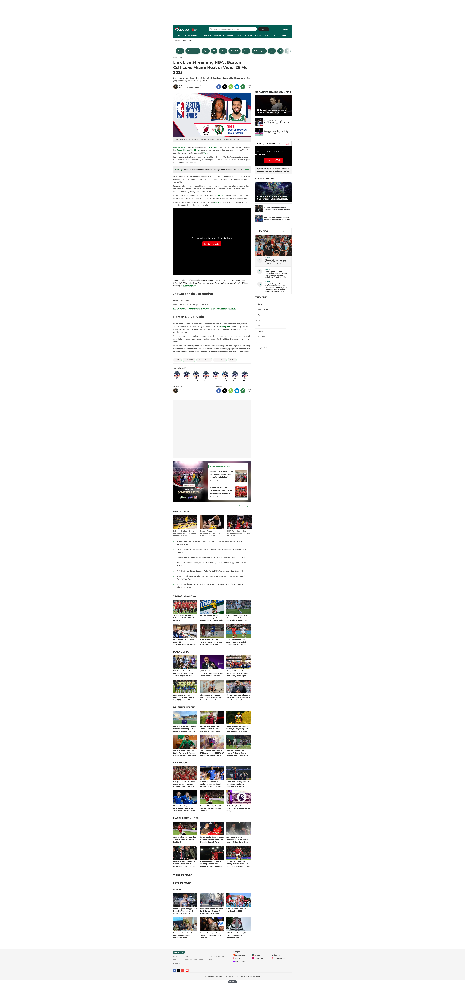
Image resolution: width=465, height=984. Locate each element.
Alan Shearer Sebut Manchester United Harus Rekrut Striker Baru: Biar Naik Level (237, 839)
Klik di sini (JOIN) (189, 286)
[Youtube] (187, 970)
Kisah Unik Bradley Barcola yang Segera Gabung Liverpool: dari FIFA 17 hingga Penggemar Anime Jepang (237, 784)
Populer (264, 230)
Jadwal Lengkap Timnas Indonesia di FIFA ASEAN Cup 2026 (183, 617)
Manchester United (186, 818)
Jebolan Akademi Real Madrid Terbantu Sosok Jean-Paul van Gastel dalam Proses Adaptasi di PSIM (238, 753)
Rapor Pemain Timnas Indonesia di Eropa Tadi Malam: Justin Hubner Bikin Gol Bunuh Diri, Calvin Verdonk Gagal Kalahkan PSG (211, 617)
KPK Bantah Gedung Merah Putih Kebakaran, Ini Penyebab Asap (237, 935)
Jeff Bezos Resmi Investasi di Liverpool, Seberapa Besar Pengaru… (277, 208)
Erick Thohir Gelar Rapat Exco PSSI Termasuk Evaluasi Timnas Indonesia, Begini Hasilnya (184, 642)
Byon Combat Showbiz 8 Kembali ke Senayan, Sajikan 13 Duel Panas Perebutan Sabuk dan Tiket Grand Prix (276, 274)
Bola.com (258, 955)
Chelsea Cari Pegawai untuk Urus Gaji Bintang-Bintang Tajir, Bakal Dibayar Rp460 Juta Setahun (185, 808)
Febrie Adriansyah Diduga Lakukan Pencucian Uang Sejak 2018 (210, 935)
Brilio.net (238, 958)
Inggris (230, 35)
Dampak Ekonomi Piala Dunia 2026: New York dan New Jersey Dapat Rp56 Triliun (237, 673)
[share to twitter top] (224, 86)
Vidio (205, 153)
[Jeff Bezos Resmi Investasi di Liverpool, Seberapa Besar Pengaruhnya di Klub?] (259, 208)
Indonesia (207, 35)
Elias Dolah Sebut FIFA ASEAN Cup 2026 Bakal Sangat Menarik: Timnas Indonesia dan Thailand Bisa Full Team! (238, 642)
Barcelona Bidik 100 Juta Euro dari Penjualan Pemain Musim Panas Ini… (277, 218)
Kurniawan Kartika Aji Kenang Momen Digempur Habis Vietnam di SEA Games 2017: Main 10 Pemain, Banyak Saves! (212, 642)
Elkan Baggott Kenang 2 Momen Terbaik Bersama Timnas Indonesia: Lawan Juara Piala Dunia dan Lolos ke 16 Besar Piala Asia (211, 697)
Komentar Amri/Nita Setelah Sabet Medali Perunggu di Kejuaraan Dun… (277, 132)
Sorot (177, 889)
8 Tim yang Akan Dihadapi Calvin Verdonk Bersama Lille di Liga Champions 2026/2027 (237, 617)
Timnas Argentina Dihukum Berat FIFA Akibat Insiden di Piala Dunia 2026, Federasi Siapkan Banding (238, 697)
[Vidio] (182, 970)
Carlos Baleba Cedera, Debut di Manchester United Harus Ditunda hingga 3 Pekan (212, 839)
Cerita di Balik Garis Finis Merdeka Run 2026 (236, 910)
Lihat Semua (284, 232)
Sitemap (176, 963)
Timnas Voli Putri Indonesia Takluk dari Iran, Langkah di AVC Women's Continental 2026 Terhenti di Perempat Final (275, 262)
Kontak (176, 956)
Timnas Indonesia (184, 596)
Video (276, 35)
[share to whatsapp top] (230, 86)
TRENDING (261, 297)
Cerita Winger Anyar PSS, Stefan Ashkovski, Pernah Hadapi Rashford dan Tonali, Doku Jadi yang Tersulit (185, 753)
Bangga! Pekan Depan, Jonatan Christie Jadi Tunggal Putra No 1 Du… (277, 122)
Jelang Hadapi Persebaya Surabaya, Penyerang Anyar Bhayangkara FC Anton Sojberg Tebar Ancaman (237, 728)
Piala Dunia (219, 35)
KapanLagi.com (279, 958)
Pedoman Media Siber (194, 960)
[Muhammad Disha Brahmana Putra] (176, 86)
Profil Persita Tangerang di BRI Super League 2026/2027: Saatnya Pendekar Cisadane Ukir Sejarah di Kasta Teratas (212, 753)
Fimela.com (259, 958)
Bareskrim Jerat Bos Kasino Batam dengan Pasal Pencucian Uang (184, 935)
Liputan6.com (240, 955)
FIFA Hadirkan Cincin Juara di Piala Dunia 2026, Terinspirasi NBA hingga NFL (210, 571)
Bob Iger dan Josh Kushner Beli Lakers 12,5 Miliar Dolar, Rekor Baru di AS (184, 533)
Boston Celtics (182, 150)
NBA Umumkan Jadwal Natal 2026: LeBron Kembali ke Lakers (238, 533)
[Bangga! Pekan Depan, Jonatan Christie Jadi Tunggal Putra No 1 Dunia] (259, 122)
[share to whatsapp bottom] (230, 390)
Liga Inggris (181, 763)
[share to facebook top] (218, 86)
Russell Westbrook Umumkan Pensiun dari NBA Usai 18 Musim (210, 533)
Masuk (285, 29)
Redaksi (176, 960)
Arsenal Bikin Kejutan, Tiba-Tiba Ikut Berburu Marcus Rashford (211, 808)
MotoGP (258, 35)
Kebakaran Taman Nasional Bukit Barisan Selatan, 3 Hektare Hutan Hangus (211, 911)
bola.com (222, 976)
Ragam (267, 35)
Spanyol (248, 35)
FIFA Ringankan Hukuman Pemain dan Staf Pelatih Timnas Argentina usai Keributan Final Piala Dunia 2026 (184, 673)
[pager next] (291, 51)
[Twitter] (178, 970)
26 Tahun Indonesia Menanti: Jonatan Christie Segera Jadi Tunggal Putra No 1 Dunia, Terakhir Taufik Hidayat (271, 111)
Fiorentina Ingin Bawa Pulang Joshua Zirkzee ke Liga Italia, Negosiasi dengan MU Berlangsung (238, 863)
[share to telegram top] (236, 86)
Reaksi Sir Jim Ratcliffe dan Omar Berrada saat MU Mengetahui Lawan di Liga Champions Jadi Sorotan (184, 863)
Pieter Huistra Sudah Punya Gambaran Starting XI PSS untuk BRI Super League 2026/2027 (184, 728)
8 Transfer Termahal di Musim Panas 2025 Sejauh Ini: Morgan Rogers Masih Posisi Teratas (210, 784)
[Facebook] (174, 970)
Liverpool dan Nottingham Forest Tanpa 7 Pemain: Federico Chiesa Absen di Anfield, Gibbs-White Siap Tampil (184, 784)
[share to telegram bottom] (236, 390)
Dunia (239, 35)
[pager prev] (174, 51)
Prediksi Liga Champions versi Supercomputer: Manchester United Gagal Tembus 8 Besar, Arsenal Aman (210, 863)
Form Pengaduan (216, 956)
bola (186, 29)
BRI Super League (191, 35)
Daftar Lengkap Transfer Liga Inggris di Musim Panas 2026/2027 (238, 808)
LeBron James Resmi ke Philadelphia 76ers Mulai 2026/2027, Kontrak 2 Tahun (211, 557)
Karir (211, 960)
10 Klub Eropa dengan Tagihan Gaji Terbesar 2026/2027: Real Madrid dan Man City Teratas (272, 197)
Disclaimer (189, 956)
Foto (284, 35)
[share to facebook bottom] (218, 390)
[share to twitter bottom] (224, 390)
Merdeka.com (240, 961)
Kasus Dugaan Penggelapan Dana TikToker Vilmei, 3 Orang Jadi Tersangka (185, 911)
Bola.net (277, 955)
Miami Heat (194, 150)
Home (179, 35)
